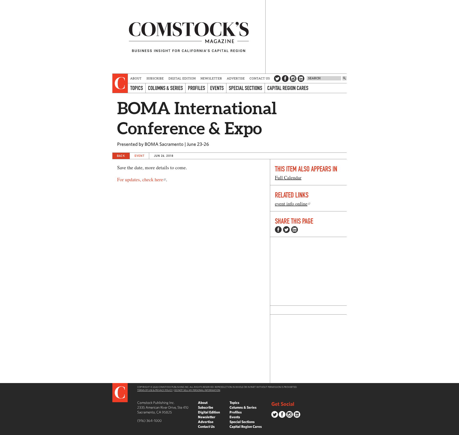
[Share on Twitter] (286, 229)
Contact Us (260, 78)
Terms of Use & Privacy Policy (155, 390)
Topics (136, 88)
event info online (291, 203)
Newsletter (211, 78)
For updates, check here (140, 179)
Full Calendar (288, 177)
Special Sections (245, 88)
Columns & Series (165, 88)
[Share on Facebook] (278, 229)
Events (217, 88)
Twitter (277, 78)
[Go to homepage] (189, 36)
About (136, 78)
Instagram (293, 78)
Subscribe (155, 78)
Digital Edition (182, 78)
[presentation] (120, 83)
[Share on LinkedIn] (294, 229)
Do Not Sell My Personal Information (197, 390)
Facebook (285, 78)
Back (121, 156)
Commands (3, 431)
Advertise (236, 78)
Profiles (196, 88)
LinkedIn (301, 78)
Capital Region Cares (287, 88)
